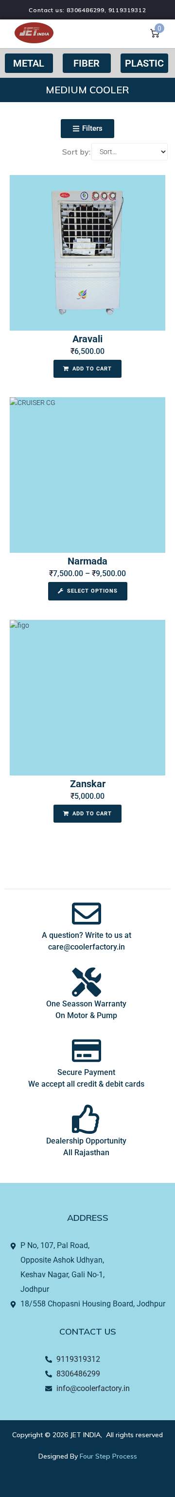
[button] (87, 128)
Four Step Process (108, 1456)
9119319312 (127, 10)
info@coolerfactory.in (93, 1388)
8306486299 (86, 10)
